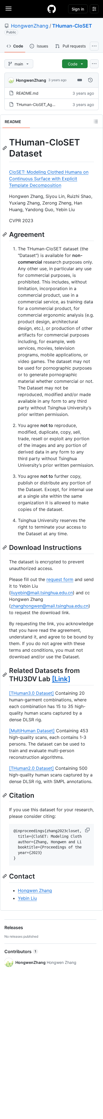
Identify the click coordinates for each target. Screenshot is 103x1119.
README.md (27, 93)
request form (59, 579)
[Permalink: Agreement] (5, 234)
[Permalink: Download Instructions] (5, 547)
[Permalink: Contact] (5, 876)
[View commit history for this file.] (90, 80)
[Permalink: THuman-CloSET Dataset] (5, 148)
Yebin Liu (27, 898)
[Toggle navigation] (8, 8)
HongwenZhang (29, 26)
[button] (88, 830)
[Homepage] (51, 8)
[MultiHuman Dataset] (32, 730)
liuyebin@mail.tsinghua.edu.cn (42, 592)
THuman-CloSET (72, 26)
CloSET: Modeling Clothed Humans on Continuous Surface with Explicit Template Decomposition (48, 178)
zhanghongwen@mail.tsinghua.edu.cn (49, 606)
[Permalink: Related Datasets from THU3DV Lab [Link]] (5, 674)
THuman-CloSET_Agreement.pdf (45, 104)
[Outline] (96, 121)
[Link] (61, 679)
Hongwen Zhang (35, 890)
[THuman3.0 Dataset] (31, 693)
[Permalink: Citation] (5, 795)
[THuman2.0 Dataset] (31, 768)
